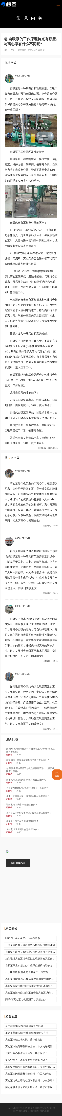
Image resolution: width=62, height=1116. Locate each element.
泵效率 (27, 400)
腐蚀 (31, 276)
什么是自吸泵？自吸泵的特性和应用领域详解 (30, 945)
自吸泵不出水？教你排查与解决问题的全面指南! (31, 952)
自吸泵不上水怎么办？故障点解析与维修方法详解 (31, 965)
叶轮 (39, 281)
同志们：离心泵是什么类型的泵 (22, 938)
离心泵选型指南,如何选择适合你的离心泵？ (29, 986)
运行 (55, 159)
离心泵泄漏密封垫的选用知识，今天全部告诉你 (31, 1067)
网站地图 (34, 1111)
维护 (15, 164)
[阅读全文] (34, 520)
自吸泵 (14, 88)
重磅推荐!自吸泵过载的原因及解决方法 (26, 1033)
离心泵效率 (16, 276)
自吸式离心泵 (18, 222)
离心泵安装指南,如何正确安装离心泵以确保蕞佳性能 (31, 992)
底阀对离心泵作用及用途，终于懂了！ (26, 1053)
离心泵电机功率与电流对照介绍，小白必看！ (30, 1080)
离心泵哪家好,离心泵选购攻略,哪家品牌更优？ (30, 979)
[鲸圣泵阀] (8, 4)
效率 (28, 164)
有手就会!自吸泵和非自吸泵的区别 (24, 1026)
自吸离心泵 (16, 93)
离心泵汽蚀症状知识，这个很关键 (23, 1039)
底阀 (52, 169)
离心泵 (54, 93)
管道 (33, 169)
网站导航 (44, 1111)
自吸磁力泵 (32, 93)
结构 (28, 159)
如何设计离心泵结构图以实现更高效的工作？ (30, 958)
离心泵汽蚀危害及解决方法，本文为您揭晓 (28, 1046)
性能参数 (37, 271)
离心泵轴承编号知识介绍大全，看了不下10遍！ (31, 1087)
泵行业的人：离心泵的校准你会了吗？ (26, 1060)
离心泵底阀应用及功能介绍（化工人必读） (28, 1073)
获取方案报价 (18, 863)
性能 (33, 104)
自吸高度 (20, 405)
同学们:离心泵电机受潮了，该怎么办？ (26, 999)
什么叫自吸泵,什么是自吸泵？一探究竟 (26, 972)
